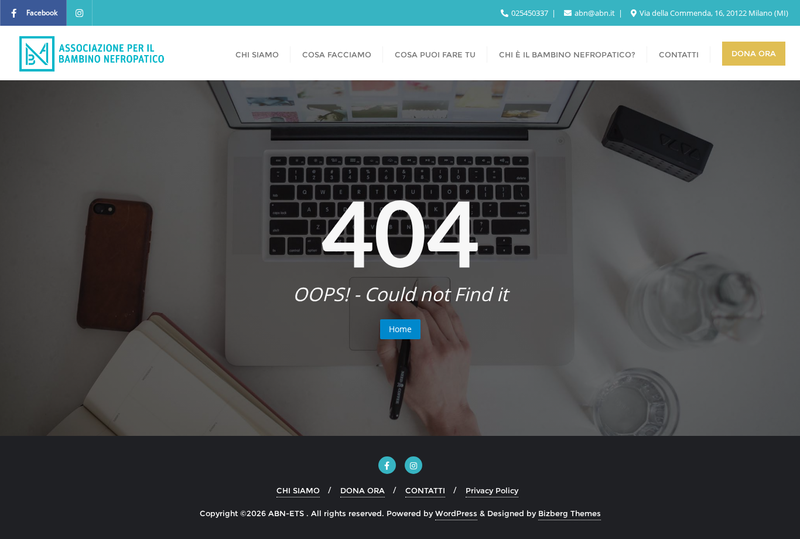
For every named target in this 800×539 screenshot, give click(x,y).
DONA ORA (362, 490)
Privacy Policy (492, 490)
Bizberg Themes (569, 513)
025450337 (530, 13)
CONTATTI (425, 490)
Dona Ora (753, 53)
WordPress (456, 513)
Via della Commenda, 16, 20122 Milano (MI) (713, 13)
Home (400, 329)
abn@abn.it (595, 13)
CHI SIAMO (298, 490)
